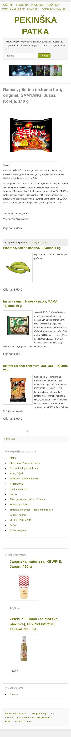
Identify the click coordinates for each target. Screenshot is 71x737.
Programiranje (39, 713)
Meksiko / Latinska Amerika (24, 478)
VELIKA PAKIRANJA (20, 520)
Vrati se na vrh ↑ (24, 721)
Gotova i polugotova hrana (35, 242)
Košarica (53, 4)
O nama (14, 694)
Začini (13, 525)
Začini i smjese (18, 530)
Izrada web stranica (16, 713)
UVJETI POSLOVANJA (53, 9)
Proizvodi (37, 4)
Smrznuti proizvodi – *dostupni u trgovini (31, 509)
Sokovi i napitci (18, 514)
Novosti (32, 9)
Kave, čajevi (16, 473)
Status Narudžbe (13, 9)
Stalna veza (9, 439)
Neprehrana (16, 483)
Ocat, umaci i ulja (19, 489)
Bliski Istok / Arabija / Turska (25, 463)
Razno (13, 494)
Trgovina (22, 4)
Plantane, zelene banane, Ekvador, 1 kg (32, 248)
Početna (7, 4)
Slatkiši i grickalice (19, 504)
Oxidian (9, 717)
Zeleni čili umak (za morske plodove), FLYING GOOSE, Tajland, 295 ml (34, 624)
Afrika (13, 457)
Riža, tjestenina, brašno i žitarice (27, 499)
